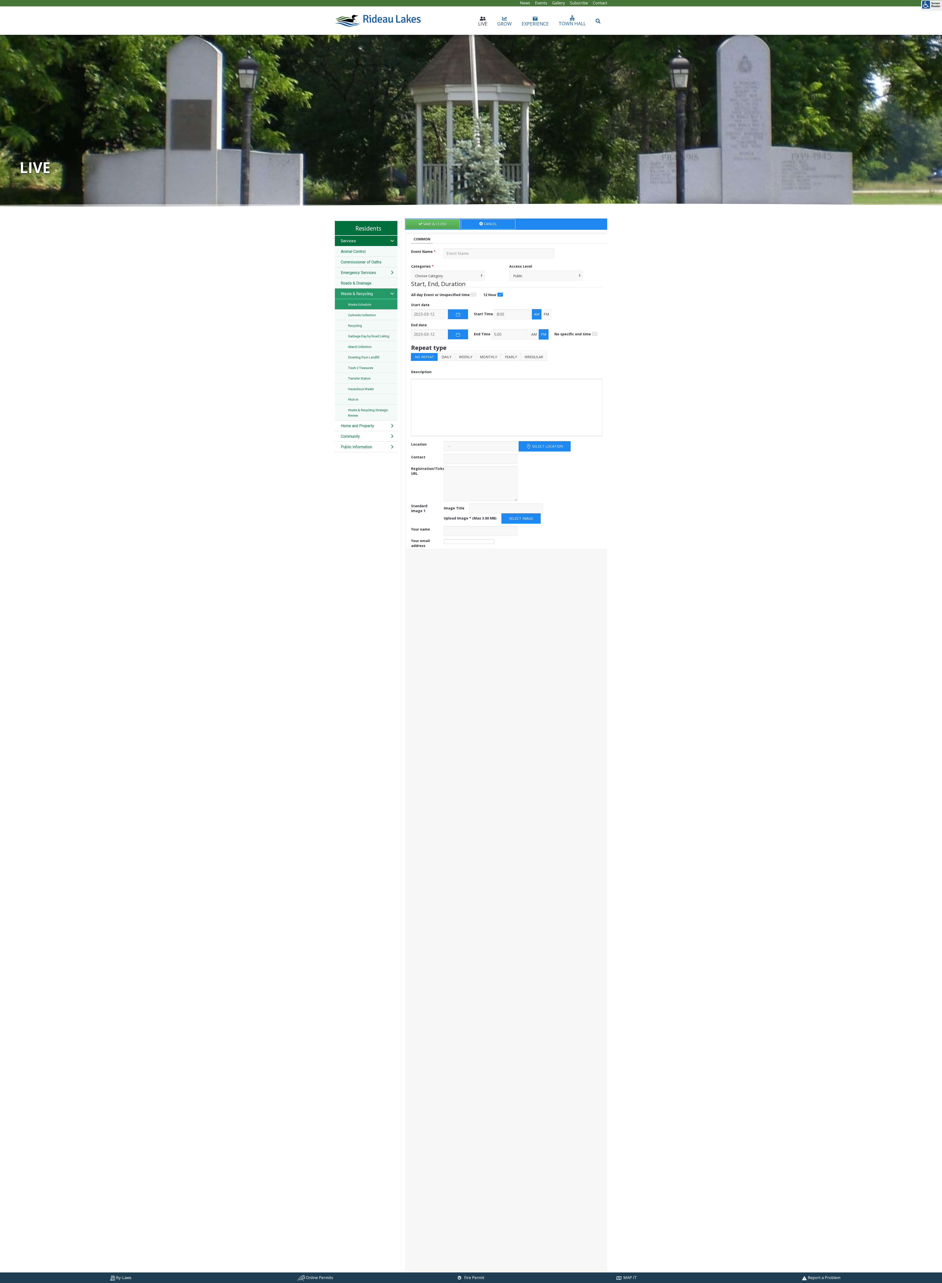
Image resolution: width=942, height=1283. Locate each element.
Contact (418, 457)
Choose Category (429, 275)
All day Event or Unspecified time (440, 294)
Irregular (533, 357)
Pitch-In (353, 399)
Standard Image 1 (419, 508)
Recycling (355, 326)
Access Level (520, 266)
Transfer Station (359, 378)
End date (419, 325)
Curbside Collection (362, 315)
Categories (422, 266)
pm (546, 314)
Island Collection (360, 347)
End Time (482, 334)
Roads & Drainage (356, 283)
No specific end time (572, 334)
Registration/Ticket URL (428, 471)
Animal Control (353, 251)
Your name (420, 529)
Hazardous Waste (361, 389)
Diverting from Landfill (363, 357)
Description (421, 371)
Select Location (547, 446)
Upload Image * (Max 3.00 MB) (470, 518)
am (536, 314)
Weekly (465, 357)
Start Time (483, 314)
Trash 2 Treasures (360, 368)
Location (419, 444)
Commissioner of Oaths (361, 262)
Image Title (454, 508)
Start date (420, 304)
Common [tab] (422, 239)
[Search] (598, 19)
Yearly (511, 357)
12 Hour (490, 294)
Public (518, 275)
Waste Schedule (359, 304)
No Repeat (424, 357)
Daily (446, 357)
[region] (471, 121)
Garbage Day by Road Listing (368, 336)
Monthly (488, 357)
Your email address (420, 543)
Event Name (423, 251)
